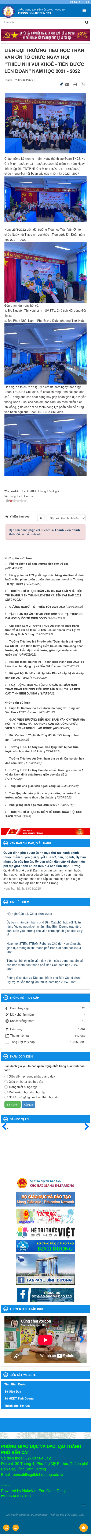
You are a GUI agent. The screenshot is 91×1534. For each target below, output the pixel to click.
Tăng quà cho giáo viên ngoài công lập (35, 786)
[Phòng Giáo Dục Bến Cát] (8, 11)
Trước (6, 1127)
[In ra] (75, 84)
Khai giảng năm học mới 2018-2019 (32, 805)
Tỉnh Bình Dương (15, 1384)
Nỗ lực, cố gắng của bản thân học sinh (34, 1097)
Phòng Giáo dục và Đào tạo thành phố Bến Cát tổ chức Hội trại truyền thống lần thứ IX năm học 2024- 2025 (43, 979)
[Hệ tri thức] (45, 1231)
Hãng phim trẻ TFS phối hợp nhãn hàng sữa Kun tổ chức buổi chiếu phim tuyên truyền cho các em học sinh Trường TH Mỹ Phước (44, 579)
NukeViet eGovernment (33, 1515)
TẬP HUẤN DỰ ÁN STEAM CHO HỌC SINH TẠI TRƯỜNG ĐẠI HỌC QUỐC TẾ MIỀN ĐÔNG (44, 616)
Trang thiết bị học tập (23, 1087)
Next (80, 1340)
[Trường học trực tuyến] (45, 1215)
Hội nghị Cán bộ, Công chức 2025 (29, 913)
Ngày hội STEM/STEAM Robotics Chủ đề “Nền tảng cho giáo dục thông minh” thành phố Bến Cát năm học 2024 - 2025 (45, 947)
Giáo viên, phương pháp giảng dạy (32, 1076)
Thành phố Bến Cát (17, 1406)
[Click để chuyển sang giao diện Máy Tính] (15, 1528)
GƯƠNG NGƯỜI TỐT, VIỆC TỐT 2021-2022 (37, 607)
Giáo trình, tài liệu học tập (26, 1081)
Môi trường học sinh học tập (27, 1092)
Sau (84, 1127)
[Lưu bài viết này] (83, 84)
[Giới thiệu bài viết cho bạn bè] (67, 84)
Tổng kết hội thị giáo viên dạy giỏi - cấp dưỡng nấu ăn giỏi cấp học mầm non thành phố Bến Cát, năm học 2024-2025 (45, 964)
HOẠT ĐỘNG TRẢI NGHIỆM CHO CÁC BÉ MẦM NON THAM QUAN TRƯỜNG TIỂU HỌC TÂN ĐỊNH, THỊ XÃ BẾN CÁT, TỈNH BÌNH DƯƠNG (42, 689)
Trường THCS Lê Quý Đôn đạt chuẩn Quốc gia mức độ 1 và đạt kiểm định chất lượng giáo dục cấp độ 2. (44, 772)
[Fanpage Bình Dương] (45, 1269)
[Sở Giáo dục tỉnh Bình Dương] (45, 1245)
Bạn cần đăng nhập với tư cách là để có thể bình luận (44, 532)
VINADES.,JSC (74, 1515)
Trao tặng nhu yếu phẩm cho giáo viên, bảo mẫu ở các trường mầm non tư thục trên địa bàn (43, 795)
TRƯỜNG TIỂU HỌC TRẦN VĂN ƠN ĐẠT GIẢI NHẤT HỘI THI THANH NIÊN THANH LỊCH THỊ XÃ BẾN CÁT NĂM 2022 (43, 593)
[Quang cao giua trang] (45, 832)
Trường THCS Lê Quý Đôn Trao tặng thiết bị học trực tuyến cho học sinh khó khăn (42, 749)
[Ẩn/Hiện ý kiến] (40, 518)
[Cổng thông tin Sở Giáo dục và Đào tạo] (45, 1294)
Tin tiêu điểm (19, 902)
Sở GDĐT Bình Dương (19, 1398)
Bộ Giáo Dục (12, 1391)
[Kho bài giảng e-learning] (45, 1183)
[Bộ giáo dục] (45, 1199)
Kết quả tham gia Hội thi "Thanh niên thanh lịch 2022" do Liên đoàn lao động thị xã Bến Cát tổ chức (44, 664)
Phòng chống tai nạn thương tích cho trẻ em (38, 563)
